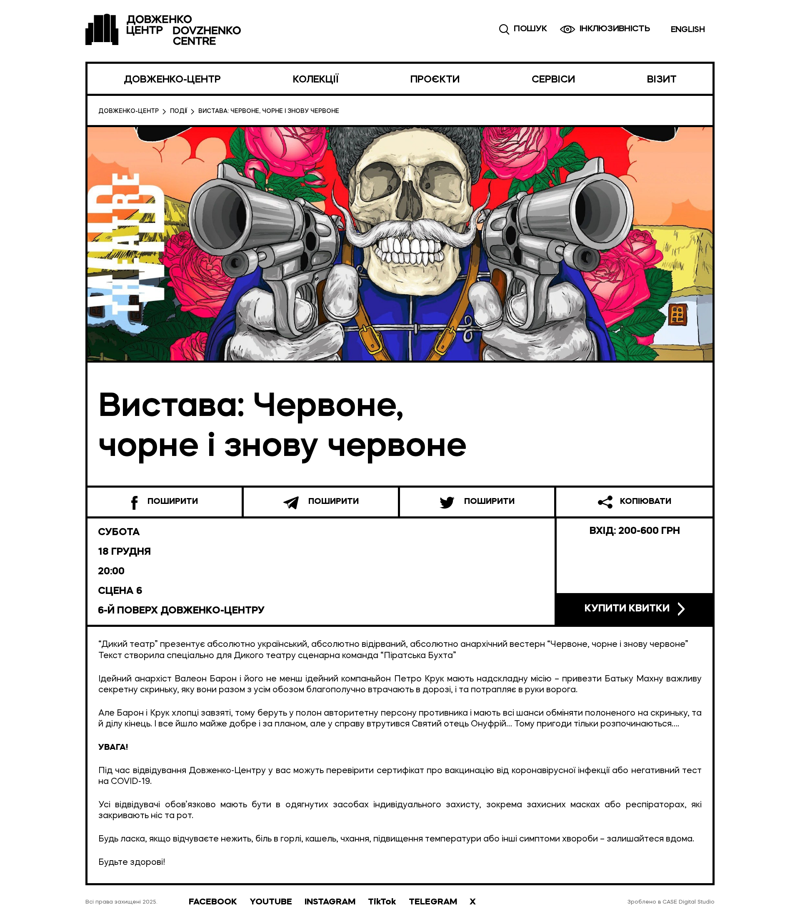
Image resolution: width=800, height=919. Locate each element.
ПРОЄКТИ (435, 80)
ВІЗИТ (662, 80)
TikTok (382, 902)
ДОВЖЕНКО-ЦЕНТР (172, 80)
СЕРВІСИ (553, 80)
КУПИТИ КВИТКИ (627, 609)
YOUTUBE (271, 902)
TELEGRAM (433, 902)
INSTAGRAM (330, 902)
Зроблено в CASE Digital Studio (671, 902)
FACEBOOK (213, 902)
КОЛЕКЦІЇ (315, 80)
